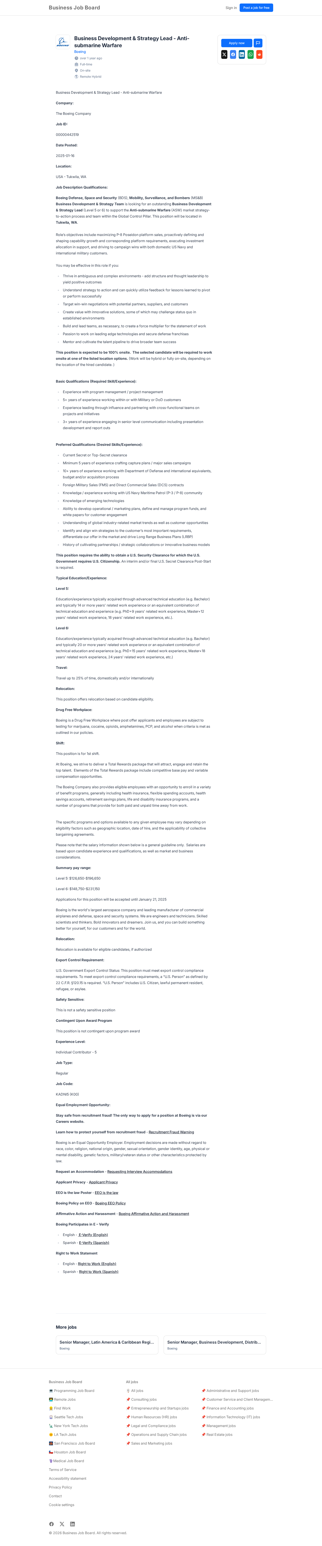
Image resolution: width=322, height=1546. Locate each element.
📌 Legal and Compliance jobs (151, 1426)
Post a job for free (256, 7)
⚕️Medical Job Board (66, 1461)
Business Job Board (74, 7)
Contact (55, 1496)
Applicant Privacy (103, 1182)
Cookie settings (61, 1505)
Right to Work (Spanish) (99, 1271)
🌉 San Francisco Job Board (72, 1443)
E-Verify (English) (93, 1235)
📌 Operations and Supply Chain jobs (156, 1434)
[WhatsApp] (251, 54)
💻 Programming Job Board (71, 1390)
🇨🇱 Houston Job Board (67, 1452)
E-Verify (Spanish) (94, 1242)
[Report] (258, 43)
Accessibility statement (67, 1478)
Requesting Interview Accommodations (139, 1171)
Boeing (80, 51)
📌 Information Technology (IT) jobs (230, 1417)
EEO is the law (106, 1192)
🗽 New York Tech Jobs (68, 1426)
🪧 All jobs (134, 1390)
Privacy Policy (60, 1487)
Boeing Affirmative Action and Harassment (154, 1213)
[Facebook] (233, 54)
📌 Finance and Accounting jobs (227, 1408)
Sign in (231, 7)
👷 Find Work (60, 1408)
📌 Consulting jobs (141, 1399)
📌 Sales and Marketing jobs (149, 1443)
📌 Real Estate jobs (216, 1434)
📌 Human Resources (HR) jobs (151, 1417)
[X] (224, 54)
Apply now (237, 43)
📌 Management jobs (218, 1426)
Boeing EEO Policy (110, 1203)
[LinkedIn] (242, 54)
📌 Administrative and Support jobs (230, 1390)
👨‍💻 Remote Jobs (62, 1399)
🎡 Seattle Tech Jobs (66, 1417)
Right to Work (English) (97, 1264)
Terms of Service (62, 1469)
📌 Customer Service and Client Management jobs (237, 1399)
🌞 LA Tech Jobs (62, 1434)
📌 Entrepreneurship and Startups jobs (157, 1408)
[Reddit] (259, 54)
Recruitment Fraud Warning (171, 1132)
